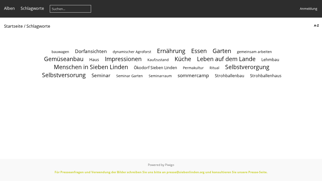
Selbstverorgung (247, 67)
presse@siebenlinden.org (186, 172)
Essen (199, 51)
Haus (94, 59)
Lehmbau (270, 59)
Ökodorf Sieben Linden (155, 67)
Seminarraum (160, 75)
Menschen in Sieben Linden (91, 67)
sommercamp (193, 75)
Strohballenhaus (265, 75)
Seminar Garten (129, 75)
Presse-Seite (257, 172)
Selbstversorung (64, 75)
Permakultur (193, 67)
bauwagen (60, 51)
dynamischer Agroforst (132, 51)
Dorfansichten (91, 51)
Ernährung (171, 51)
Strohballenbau (229, 75)
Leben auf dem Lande (226, 59)
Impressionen (123, 59)
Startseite (13, 26)
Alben (9, 8)
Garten (222, 51)
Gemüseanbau (64, 59)
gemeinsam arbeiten (254, 51)
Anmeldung (308, 8)
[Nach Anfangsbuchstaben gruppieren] (316, 26)
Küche (183, 59)
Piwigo (169, 165)
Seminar (101, 75)
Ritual (214, 67)
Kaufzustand (158, 59)
